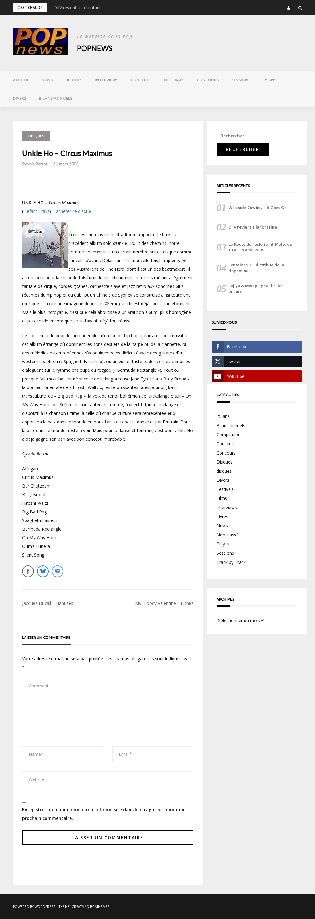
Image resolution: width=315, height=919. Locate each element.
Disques (73, 80)
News (47, 80)
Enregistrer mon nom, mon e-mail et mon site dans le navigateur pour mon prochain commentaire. (104, 814)
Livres (222, 517)
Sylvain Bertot (34, 163)
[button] (289, 8)
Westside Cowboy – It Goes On (258, 207)
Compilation (229, 434)
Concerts (141, 80)
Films (222, 498)
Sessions (241, 80)
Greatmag (80, 907)
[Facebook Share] (28, 571)
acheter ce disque (73, 211)
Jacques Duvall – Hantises (47, 603)
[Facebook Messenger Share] (57, 571)
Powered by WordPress (34, 907)
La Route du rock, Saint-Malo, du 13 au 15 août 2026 (260, 247)
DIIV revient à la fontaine (78, 7)
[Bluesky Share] (43, 571)
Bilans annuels (56, 98)
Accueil (21, 80)
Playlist (223, 544)
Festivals (174, 80)
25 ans (270, 80)
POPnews (94, 47)
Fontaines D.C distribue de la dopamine (256, 267)
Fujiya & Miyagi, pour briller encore (256, 288)
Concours (208, 80)
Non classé (228, 535)
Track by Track (231, 562)
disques (224, 471)
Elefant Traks (36, 211)
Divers (19, 98)
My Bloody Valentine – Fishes (164, 603)
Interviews (106, 80)
